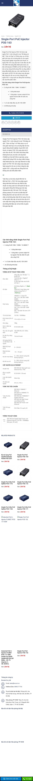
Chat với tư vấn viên (12, 779)
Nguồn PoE (18, 36)
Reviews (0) (6, 134)
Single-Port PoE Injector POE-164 (22, 456)
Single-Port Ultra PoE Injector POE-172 (24, 483)
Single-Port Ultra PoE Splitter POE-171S (8, 483)
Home (2, 36)
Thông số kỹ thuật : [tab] (10, 269)
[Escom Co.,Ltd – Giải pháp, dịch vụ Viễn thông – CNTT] (16, 3)
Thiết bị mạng (9, 36)
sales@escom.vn (15, 683)
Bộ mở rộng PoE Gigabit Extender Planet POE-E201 (6, 456)
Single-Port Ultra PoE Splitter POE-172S (8, 508)
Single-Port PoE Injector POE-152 (22, 652)
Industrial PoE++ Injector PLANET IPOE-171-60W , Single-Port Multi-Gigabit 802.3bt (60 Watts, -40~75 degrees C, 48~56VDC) (7, 657)
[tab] (16, 130)
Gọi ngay (28, 779)
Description (7, 130)
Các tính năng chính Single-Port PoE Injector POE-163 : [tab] (16, 83)
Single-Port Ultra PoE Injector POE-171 (24, 508)
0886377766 (18, 686)
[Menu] (2, 3)
